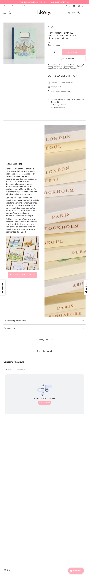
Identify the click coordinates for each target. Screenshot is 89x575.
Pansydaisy (51, 27)
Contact (22, 6)
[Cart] (84, 13)
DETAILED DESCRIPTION (62, 75)
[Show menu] (4, 13)
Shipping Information (16, 321)
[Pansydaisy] (22, 253)
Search (14, 6)
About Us (6, 6)
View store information (57, 108)
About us (11, 328)
